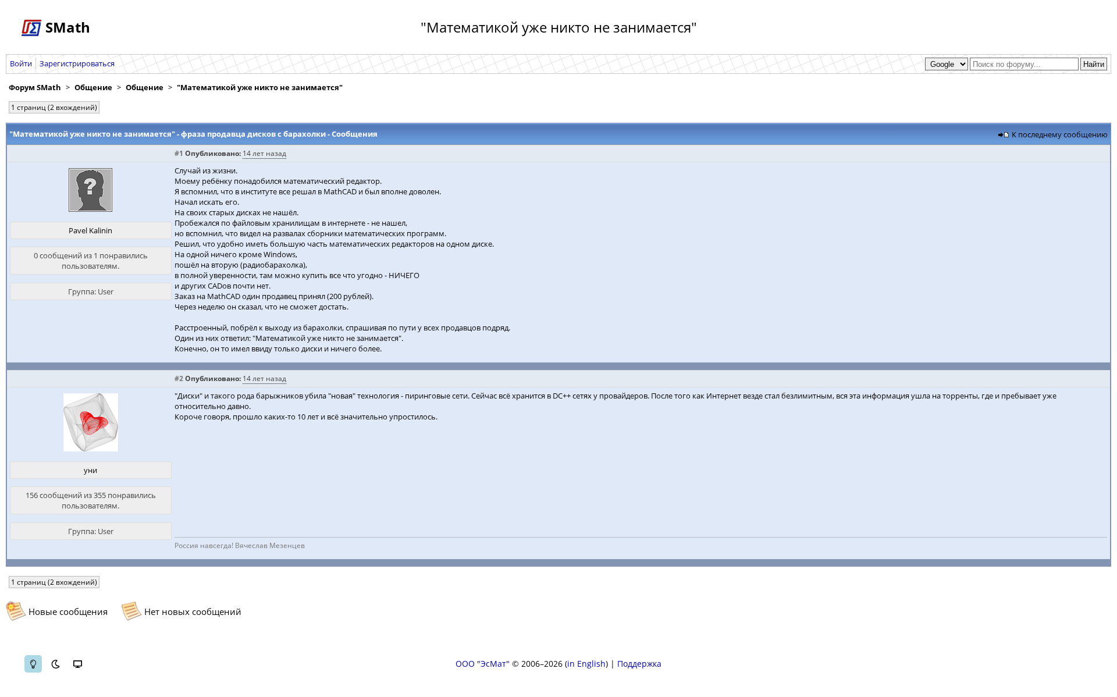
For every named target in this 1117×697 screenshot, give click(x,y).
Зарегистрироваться (77, 63)
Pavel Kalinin (90, 230)
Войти (21, 63)
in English (586, 663)
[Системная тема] (77, 664)
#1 (179, 153)
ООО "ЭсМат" (483, 663)
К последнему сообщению (1060, 134)
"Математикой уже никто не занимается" (260, 87)
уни (90, 470)
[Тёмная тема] (55, 664)
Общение (93, 87)
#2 (179, 378)
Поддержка (639, 663)
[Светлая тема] (33, 664)
